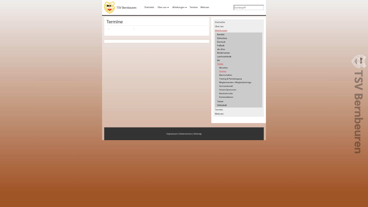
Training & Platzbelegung (230, 78)
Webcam (205, 7)
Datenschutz (185, 133)
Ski (218, 60)
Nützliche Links (226, 93)
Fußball (220, 45)
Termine (194, 7)
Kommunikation (226, 97)
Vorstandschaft (226, 86)
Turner (220, 101)
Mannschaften (225, 75)
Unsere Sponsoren (227, 89)
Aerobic (221, 34)
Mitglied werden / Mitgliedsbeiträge (235, 82)
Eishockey (222, 38)
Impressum (172, 133)
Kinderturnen (223, 52)
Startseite (149, 7)
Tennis (220, 63)
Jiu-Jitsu (221, 49)
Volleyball (222, 105)
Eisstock (221, 41)
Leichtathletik (224, 56)
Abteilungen (178, 7)
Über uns (162, 7)
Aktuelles (223, 67)
